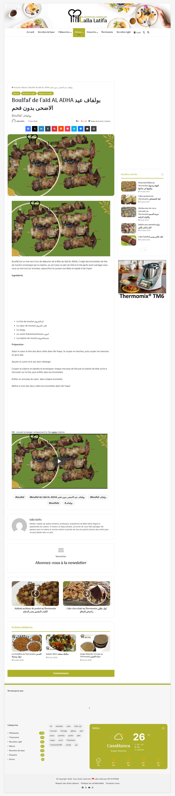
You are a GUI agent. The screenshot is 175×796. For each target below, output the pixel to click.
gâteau (73, 731)
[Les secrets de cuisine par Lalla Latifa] (87, 16)
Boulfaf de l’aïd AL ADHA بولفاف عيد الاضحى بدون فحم (58, 497)
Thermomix (107, 32)
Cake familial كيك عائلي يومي (150, 236)
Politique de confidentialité (92, 783)
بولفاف (69, 503)
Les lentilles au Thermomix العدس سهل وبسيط (26, 655)
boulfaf (20, 497)
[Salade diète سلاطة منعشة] (61, 642)
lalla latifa (20, 121)
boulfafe (54, 503)
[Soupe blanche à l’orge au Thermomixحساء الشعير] (95, 642)
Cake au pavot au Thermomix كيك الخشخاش (149, 198)
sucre (61, 740)
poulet (70, 735)
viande (68, 745)
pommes (61, 735)
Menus (78, 32)
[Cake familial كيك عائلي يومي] (128, 240)
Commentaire (61, 673)
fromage (64, 731)
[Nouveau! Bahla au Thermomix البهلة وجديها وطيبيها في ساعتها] (128, 186)
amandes (59, 726)
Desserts (91, 32)
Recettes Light (124, 32)
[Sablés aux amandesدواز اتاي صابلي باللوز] (128, 228)
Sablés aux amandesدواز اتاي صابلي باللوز (149, 226)
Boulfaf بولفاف (98, 497)
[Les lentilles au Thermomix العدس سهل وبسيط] (27, 642)
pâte (78, 735)
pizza (52, 735)
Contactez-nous (112, 783)
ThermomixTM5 (56, 745)
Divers (12, 759)
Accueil (30, 32)
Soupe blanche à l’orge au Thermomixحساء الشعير (91, 655)
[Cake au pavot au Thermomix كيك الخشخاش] (128, 200)
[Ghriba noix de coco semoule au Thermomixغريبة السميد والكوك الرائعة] (128, 212)
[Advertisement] (87, 58)
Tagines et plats (45, 93)
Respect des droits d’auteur (67, 783)
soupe (52, 740)
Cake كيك (77, 726)
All (51, 726)
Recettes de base (46, 32)
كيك (76, 745)
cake (68, 726)
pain (81, 731)
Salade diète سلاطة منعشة (57, 654)
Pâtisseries (64, 32)
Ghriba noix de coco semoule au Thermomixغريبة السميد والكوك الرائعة (148, 213)
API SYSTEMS (113, 779)
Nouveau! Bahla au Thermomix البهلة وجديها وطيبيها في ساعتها (148, 185)
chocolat (53, 731)
